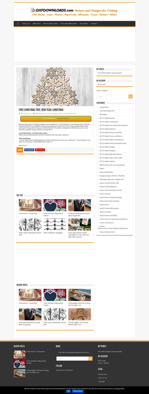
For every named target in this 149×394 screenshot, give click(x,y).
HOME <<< (18, 23)
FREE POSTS (37, 24)
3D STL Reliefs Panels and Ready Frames (113, 143)
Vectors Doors (104, 205)
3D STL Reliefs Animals (107, 118)
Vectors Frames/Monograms (109, 208)
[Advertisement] (74, 44)
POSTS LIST (26, 24)
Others (102, 168)
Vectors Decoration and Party (109, 201)
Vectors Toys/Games (106, 223)
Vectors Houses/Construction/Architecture (114, 219)
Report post (23, 145)
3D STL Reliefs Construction (109, 122)
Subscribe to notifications (64, 370)
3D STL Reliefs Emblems (108, 129)
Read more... (85, 352)
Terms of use (102, 378)
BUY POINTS (84, 24)
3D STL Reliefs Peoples (107, 147)
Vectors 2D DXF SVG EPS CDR (67, 113)
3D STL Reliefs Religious (108, 150)
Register (105, 90)
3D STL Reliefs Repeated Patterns (111, 154)
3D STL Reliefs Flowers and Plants (111, 132)
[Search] (130, 96)
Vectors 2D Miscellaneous (108, 187)
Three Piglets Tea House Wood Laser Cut (78, 323)
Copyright (101, 381)
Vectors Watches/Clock (107, 232)
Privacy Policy (102, 374)
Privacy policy (77, 391)
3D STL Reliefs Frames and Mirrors (111, 136)
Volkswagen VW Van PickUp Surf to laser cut (79, 304)
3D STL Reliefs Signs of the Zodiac (111, 158)
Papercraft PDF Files (106, 172)
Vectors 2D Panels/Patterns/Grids (111, 190)
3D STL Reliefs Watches (107, 161)
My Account (101, 84)
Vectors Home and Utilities (108, 215)
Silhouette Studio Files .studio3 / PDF (112, 179)
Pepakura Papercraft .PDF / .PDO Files (112, 176)
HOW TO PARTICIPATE (50, 24)
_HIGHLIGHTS (104, 107)
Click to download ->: (50, 118)
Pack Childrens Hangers (53, 233)
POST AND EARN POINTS (69, 24)
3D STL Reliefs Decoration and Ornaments (114, 125)
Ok (68, 391)
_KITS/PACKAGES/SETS (107, 111)
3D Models (103, 114)
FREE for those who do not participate (47, 113)
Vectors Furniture (105, 212)
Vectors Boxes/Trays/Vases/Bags (111, 197)
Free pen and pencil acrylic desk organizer (79, 214)
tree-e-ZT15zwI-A (63, 118)
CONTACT (94, 24)
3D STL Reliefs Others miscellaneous (112, 140)
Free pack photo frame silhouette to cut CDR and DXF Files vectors (78, 235)
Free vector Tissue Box (28, 213)
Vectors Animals (105, 194)
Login (98, 90)
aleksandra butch (26, 113)
